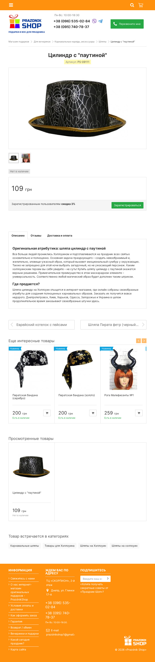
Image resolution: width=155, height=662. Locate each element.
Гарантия (16, 621)
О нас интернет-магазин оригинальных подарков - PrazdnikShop (21, 592)
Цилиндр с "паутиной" (26, 492)
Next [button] (144, 340)
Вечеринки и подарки (25, 633)
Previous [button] (138, 340)
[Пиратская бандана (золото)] (77, 369)
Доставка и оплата (59, 235)
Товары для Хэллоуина (59, 545)
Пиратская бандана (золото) (76, 395)
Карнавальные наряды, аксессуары (75, 41)
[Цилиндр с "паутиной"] (14, 158)
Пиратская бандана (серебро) (25, 396)
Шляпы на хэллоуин (124, 545)
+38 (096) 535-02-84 (71, 21)
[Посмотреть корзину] (141, 3)
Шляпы (102, 41)
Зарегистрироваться (127, 205)
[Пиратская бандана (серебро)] (31, 369)
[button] (132, 5)
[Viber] (94, 21)
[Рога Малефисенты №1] (123, 369)
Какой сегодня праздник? (20, 641)
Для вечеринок (42, 41)
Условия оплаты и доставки (22, 607)
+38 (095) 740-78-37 (71, 27)
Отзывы (36, 235)
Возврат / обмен (21, 627)
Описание (18, 235)
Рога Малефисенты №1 (119, 395)
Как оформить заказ (24, 615)
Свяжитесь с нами (23, 578)
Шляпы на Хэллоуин (93, 545)
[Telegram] (100, 21)
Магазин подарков (19, 41)
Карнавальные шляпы (24, 545)
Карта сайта (18, 649)
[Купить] (47, 413)
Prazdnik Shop (136, 649)
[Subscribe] (107, 578)
